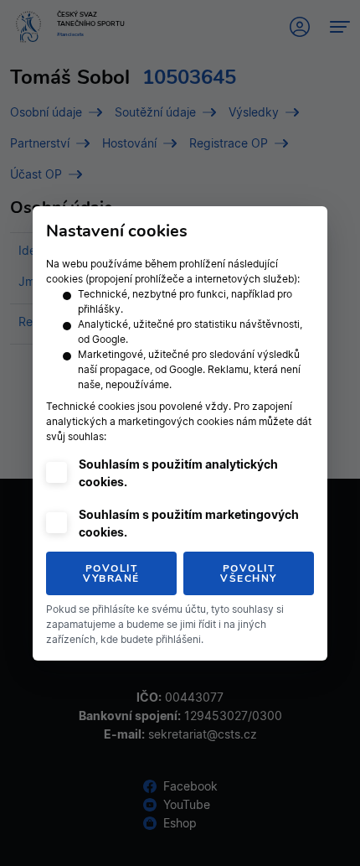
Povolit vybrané (111, 573)
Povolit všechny (248, 573)
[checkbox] (56, 472)
